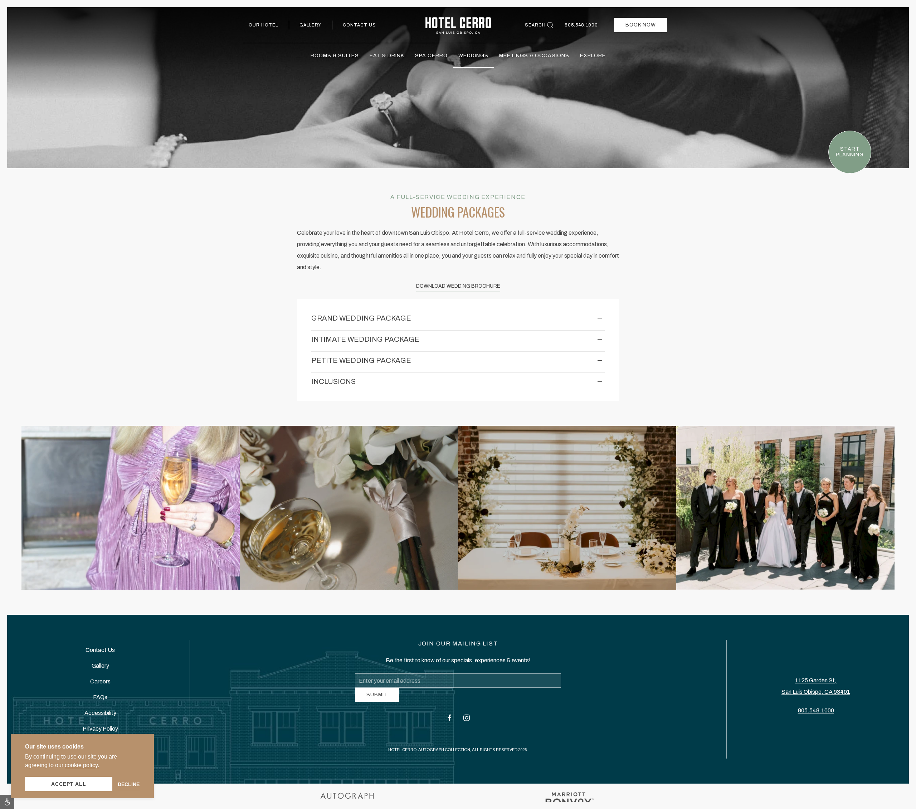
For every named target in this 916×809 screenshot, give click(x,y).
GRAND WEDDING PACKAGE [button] (361, 318)
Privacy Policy (100, 731)
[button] (130, 508)
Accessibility (100, 715)
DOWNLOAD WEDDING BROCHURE (458, 286)
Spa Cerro (431, 55)
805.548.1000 (581, 25)
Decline (129, 784)
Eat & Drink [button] (387, 55)
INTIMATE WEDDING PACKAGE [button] (365, 339)
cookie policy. (82, 765)
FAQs (100, 700)
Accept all (68, 784)
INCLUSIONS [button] (333, 381)
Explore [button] (593, 55)
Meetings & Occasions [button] (534, 55)
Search (535, 25)
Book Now (640, 25)
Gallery (310, 25)
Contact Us (359, 25)
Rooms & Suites (335, 55)
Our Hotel (263, 25)
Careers (100, 684)
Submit (377, 700)
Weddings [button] (473, 55)
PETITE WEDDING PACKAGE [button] (361, 360)
